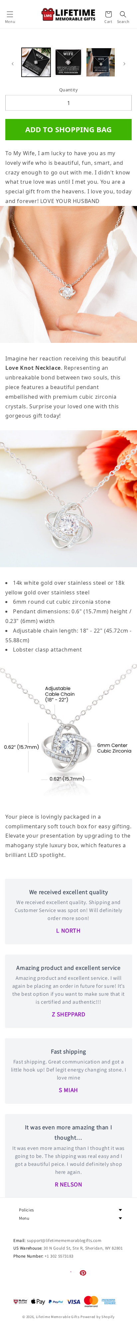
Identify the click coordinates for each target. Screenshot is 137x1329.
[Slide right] (124, 63)
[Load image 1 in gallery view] (36, 62)
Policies (26, 1210)
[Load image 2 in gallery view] (68, 62)
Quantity (68, 90)
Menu (24, 1218)
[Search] (123, 14)
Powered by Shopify (97, 1316)
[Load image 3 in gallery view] (100, 62)
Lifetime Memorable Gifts (58, 1316)
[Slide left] (12, 63)
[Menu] (10, 14)
